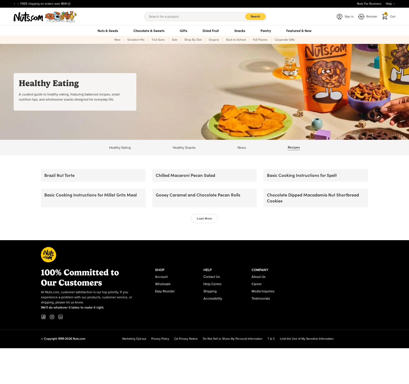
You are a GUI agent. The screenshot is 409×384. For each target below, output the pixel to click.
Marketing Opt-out (134, 338)
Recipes (294, 147)
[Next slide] (18, 4)
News (242, 147)
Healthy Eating (120, 147)
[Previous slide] (14, 4)
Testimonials (261, 298)
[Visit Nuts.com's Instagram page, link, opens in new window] (52, 316)
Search (255, 16)
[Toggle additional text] (69, 4)
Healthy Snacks (184, 147)
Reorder (371, 16)
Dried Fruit (211, 31)
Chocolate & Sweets (148, 31)
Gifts (183, 31)
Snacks (239, 31)
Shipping (210, 291)
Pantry (266, 31)
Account (161, 277)
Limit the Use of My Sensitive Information (307, 338)
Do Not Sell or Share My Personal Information (232, 338)
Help (389, 3)
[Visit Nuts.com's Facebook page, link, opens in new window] (43, 316)
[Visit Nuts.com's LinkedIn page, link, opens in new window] (60, 316)
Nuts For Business (369, 3)
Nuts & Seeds (108, 31)
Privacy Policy (160, 338)
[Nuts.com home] (45, 17)
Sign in (349, 16)
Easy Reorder (165, 291)
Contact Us (211, 277)
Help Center (212, 284)
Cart (390, 15)
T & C (271, 338)
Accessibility (212, 298)
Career (257, 284)
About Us (258, 277)
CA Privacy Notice (186, 338)
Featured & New (298, 31)
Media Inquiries (263, 291)
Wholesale (163, 284)
